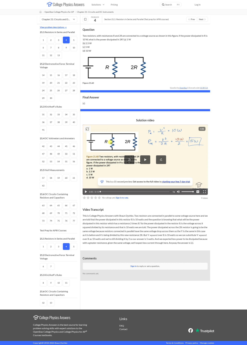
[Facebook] (190, 330)
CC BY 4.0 (204, 88)
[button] (129, 159)
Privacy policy (191, 343)
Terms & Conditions (175, 343)
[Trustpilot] (204, 330)
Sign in (133, 266)
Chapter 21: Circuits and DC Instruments (95, 12)
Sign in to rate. (122, 197)
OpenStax (183, 88)
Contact (123, 329)
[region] (145, 160)
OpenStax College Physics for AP (59, 12)
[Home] (40, 12)
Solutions (96, 4)
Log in (198, 4)
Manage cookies (207, 343)
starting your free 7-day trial (176, 181)
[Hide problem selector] (85, 19)
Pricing (114, 4)
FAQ (121, 325)
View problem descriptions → (53, 27)
